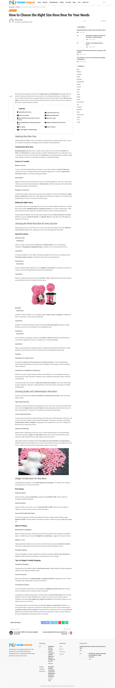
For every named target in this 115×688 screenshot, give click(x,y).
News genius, (47, 686)
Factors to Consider (24, 115)
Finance (79, 86)
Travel (78, 122)
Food (78, 92)
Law (78, 104)
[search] (100, 2)
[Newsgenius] (22, 2)
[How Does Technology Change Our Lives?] (81, 45)
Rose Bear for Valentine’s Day (32, 247)
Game (78, 94)
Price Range (22, 127)
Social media (80, 114)
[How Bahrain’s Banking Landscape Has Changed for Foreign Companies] (81, 38)
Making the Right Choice (53, 115)
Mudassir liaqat (19, 19)
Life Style (12, 10)
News (78, 112)
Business (79, 71)
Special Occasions (51, 118)
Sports (78, 117)
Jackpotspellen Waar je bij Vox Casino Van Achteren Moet (91, 30)
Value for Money (51, 127)
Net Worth (79, 109)
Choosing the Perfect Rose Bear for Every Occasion (28, 118)
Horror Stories (80, 102)
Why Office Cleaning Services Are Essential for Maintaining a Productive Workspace (51, 671)
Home (78, 99)
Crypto (78, 76)
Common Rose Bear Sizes (53, 112)
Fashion (79, 84)
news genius (71, 686)
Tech (87, 39)
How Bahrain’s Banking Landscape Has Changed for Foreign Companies (97, 655)
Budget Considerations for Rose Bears (56, 122)
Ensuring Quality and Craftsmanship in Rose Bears (29, 123)
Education (79, 79)
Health (78, 97)
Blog (78, 32)
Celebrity (79, 74)
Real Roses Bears (20, 151)
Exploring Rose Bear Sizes (24, 112)
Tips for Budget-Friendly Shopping (28, 129)
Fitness (78, 89)
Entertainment (80, 81)
